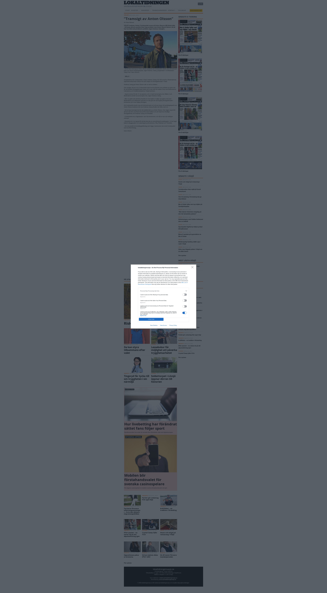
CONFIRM (151, 319)
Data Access (163, 325)
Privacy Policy (173, 325)
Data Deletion (154, 325)
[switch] (184, 294)
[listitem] (163, 291)
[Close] (193, 267)
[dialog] (163, 296)
